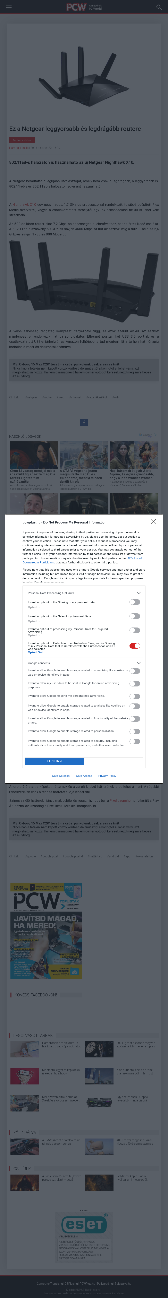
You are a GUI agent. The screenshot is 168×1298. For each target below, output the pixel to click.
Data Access (84, 775)
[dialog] (84, 649)
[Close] (155, 523)
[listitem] (84, 593)
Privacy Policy (107, 775)
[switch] (134, 602)
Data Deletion (61, 775)
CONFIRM (54, 761)
